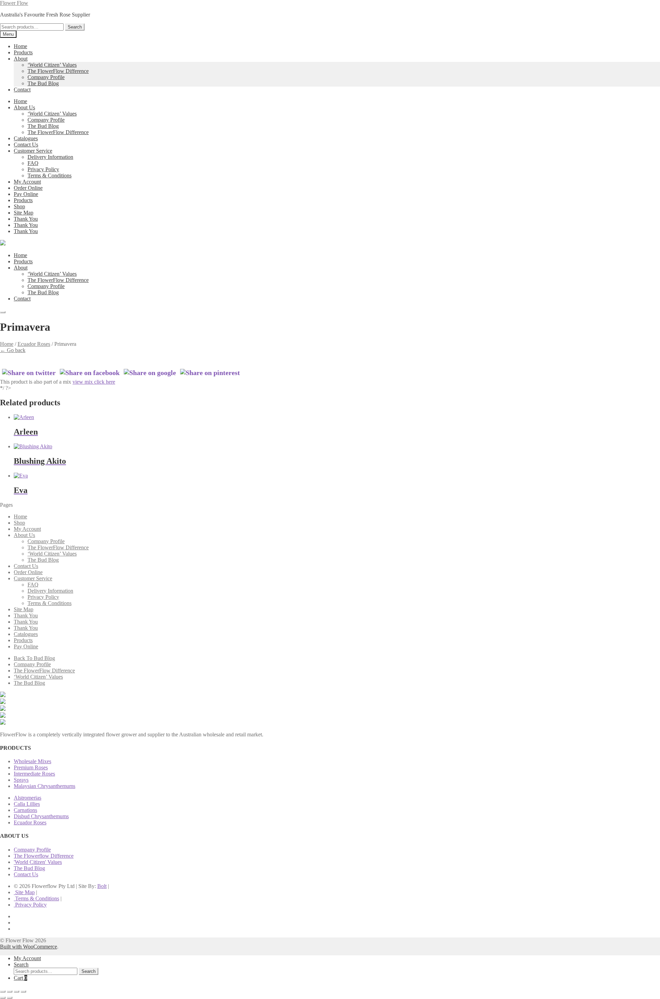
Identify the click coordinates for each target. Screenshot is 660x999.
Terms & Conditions (50, 175)
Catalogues (26, 138)
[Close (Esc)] (23, 991)
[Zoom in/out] (3, 991)
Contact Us (26, 144)
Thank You (26, 219)
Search (75, 27)
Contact (22, 89)
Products (23, 52)
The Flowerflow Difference (44, 856)
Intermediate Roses (34, 774)
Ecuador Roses (34, 344)
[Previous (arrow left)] (3, 998)
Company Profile (46, 77)
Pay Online (26, 194)
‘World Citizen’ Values (52, 65)
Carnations (25, 810)
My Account (27, 182)
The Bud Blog (43, 83)
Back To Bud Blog (34, 658)
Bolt (102, 886)
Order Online (28, 188)
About (21, 59)
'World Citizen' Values (38, 862)
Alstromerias (27, 798)
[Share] (16, 991)
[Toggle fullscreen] (9, 991)
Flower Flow (14, 3)
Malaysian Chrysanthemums (44, 786)
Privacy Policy (43, 169)
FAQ (33, 163)
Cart (20, 978)
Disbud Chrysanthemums (41, 816)
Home (20, 46)
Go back (12, 350)
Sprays (21, 780)
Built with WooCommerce (28, 946)
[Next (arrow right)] (9, 998)
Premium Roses (31, 767)
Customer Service (33, 151)
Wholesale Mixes (32, 761)
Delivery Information (50, 157)
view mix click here (94, 382)
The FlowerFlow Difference (58, 71)
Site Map (23, 213)
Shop (19, 206)
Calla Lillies (27, 804)
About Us (24, 107)
